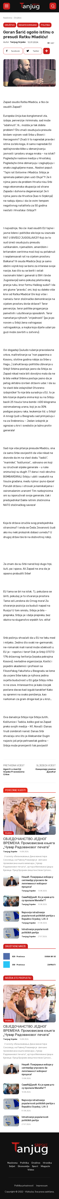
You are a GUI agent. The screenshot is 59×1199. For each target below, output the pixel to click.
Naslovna (7, 17)
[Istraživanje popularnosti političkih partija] (11, 933)
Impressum (42, 1185)
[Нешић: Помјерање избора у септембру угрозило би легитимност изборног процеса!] (11, 880)
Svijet (12, 1166)
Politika (45, 25)
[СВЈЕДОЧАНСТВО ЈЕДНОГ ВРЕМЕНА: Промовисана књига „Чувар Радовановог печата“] (29, 816)
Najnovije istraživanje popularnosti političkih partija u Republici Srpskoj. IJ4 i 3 (38, 915)
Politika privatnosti (23, 1185)
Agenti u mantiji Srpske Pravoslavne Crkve (13, 771)
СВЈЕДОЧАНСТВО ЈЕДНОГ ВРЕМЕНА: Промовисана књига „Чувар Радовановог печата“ (29, 843)
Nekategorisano (28, 25)
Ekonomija (23, 1166)
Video (31, 1169)
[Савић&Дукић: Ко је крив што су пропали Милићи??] (11, 900)
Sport (35, 1166)
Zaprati (51, 964)
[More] (46, 51)
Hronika (47, 1162)
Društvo (17, 17)
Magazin (45, 1166)
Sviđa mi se (50, 956)
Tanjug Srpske (18, 42)
